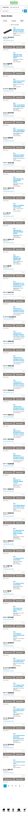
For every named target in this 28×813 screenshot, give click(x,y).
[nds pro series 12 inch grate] (7, 481)
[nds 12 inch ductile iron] (7, 686)
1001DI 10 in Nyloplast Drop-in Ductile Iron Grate (18, 408)
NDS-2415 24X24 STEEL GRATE (19, 82)
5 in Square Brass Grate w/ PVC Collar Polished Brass (18, 533)
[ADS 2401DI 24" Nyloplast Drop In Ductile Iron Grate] (7, 310)
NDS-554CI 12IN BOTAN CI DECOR (18, 30)
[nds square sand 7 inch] (7, 560)
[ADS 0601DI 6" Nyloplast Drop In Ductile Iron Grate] (7, 457)
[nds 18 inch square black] (7, 507)
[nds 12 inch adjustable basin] (7, 131)
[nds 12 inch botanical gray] (7, 106)
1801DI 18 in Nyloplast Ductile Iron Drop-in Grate (18, 334)
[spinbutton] (14, 44)
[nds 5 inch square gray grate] (7, 585)
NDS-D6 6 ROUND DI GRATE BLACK (18, 156)
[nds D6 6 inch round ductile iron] (7, 156)
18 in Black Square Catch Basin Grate (19, 506)
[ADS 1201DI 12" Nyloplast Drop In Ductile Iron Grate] (7, 383)
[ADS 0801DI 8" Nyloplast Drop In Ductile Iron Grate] (7, 432)
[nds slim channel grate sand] (7, 56)
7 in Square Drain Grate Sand (18, 559)
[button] (8, 47)
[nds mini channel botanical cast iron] (7, 31)
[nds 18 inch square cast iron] (7, 610)
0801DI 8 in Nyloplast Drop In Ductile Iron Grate (18, 432)
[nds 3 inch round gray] (7, 207)
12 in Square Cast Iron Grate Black (18, 686)
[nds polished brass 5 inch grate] (7, 532)
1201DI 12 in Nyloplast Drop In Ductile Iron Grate (18, 383)
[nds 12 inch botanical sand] (7, 737)
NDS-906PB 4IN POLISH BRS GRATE (18, 180)
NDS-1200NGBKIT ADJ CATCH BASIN (19, 131)
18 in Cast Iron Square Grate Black (17, 609)
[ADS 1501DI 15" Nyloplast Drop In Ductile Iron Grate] (7, 359)
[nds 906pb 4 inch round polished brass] (7, 180)
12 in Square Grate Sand (19, 762)
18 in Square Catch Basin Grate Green (18, 635)
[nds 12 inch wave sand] (7, 710)
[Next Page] (23, 785)
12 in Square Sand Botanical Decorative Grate (18, 737)
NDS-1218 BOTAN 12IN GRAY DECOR (19, 106)
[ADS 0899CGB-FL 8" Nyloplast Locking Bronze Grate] (7, 285)
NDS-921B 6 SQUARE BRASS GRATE (18, 232)
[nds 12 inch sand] (7, 763)
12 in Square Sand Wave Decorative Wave (18, 710)
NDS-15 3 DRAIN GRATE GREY (18, 206)
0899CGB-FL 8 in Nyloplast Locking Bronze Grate (18, 285)
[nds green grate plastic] (7, 258)
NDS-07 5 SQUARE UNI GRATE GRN (17, 258)
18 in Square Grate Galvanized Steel (19, 661)
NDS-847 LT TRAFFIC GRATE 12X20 (18, 481)
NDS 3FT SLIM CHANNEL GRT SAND (17, 56)
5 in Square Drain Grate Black (18, 584)
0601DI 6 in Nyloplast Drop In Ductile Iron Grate (18, 457)
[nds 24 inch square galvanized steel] (7, 82)
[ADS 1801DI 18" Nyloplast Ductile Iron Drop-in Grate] (7, 334)
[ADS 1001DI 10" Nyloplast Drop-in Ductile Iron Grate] (7, 408)
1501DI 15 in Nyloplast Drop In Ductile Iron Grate (18, 359)
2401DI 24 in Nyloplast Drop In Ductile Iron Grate (18, 310)
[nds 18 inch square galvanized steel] (7, 661)
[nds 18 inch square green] (7, 635)
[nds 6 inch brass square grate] (7, 232)
